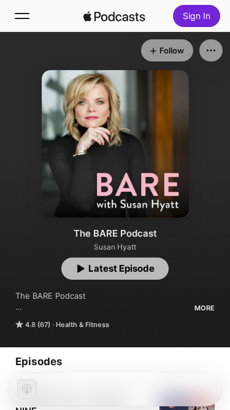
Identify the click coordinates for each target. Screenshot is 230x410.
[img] (115, 16)
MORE (204, 308)
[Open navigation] (22, 16)
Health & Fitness (82, 324)
